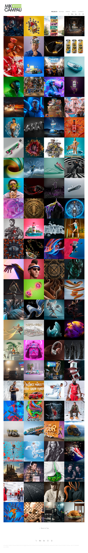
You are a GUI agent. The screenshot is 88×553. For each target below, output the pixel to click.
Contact (81, 11)
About (74, 11)
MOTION (61, 11)
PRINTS (68, 11)
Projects (54, 11)
